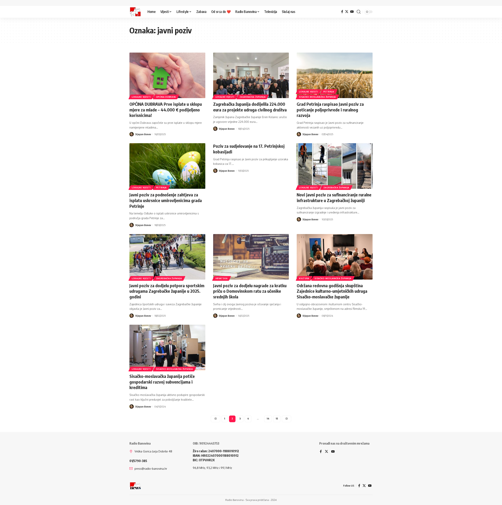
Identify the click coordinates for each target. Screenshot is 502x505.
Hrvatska (222, 278)
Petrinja (328, 91)
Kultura (304, 278)
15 (277, 418)
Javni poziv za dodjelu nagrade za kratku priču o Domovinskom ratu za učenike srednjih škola (249, 291)
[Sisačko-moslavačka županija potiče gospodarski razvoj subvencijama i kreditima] (167, 347)
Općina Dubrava (166, 97)
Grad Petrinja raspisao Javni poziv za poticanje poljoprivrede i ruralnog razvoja (330, 109)
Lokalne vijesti (141, 97)
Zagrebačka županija (253, 97)
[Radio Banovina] (135, 12)
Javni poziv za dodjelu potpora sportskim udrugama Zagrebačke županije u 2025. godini (166, 291)
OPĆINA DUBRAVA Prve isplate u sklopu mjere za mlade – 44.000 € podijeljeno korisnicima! (165, 109)
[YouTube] (352, 11)
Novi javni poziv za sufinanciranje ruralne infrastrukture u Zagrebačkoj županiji (334, 197)
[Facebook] (342, 11)
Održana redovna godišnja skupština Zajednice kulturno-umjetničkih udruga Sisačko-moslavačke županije (332, 291)
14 (268, 418)
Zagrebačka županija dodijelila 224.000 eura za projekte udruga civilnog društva (250, 106)
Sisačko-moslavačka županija (317, 97)
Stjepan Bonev (143, 134)
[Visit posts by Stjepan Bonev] (131, 134)
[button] (359, 11)
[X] (346, 11)
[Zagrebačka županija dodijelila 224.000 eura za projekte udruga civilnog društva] (251, 75)
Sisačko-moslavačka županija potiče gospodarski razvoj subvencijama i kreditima (162, 381)
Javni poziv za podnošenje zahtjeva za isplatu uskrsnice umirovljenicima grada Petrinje (165, 200)
